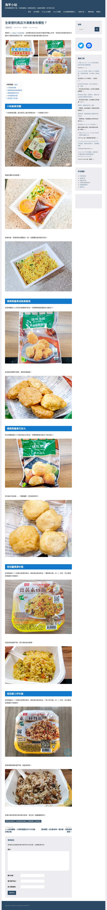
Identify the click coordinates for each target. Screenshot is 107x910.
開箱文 (98, 12)
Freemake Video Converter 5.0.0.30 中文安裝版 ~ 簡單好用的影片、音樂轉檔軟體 (88, 143)
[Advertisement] (91, 201)
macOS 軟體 (57, 12)
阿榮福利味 (83, 176)
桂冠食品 (38, 821)
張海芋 (25, 27)
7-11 (58, 573)
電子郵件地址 (12, 881)
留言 (9, 849)
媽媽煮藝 (30, 821)
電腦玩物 (82, 178)
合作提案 (36, 12)
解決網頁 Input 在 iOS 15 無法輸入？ (87, 124)
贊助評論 (91, 12)
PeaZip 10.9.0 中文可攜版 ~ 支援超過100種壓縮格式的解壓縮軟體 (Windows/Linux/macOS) (88, 154)
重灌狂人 (82, 187)
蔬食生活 (81, 12)
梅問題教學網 (83, 184)
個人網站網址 (12, 887)
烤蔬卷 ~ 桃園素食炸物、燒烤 (86, 105)
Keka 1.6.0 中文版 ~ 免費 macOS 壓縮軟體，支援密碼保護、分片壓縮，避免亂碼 (88, 73)
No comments (33, 27)
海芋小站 (11, 5)
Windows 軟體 (46, 12)
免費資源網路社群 (85, 182)
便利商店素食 (10, 821)
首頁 (29, 12)
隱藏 (15, 84)
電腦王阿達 (83, 180)
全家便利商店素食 (21, 821)
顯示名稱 (11, 875)
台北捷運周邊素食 (69, 12)
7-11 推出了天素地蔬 (17, 33)
